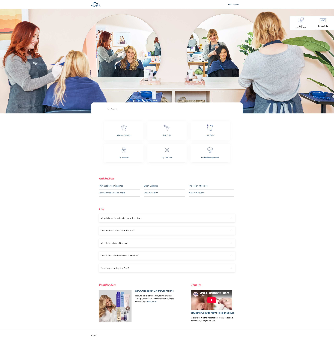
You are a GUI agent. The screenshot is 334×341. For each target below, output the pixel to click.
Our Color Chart (151, 193)
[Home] (96, 4)
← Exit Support (233, 4)
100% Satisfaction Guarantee (111, 186)
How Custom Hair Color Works (112, 193)
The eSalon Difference (198, 186)
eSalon (94, 336)
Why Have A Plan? (196, 193)
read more (151, 302)
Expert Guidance (151, 186)
